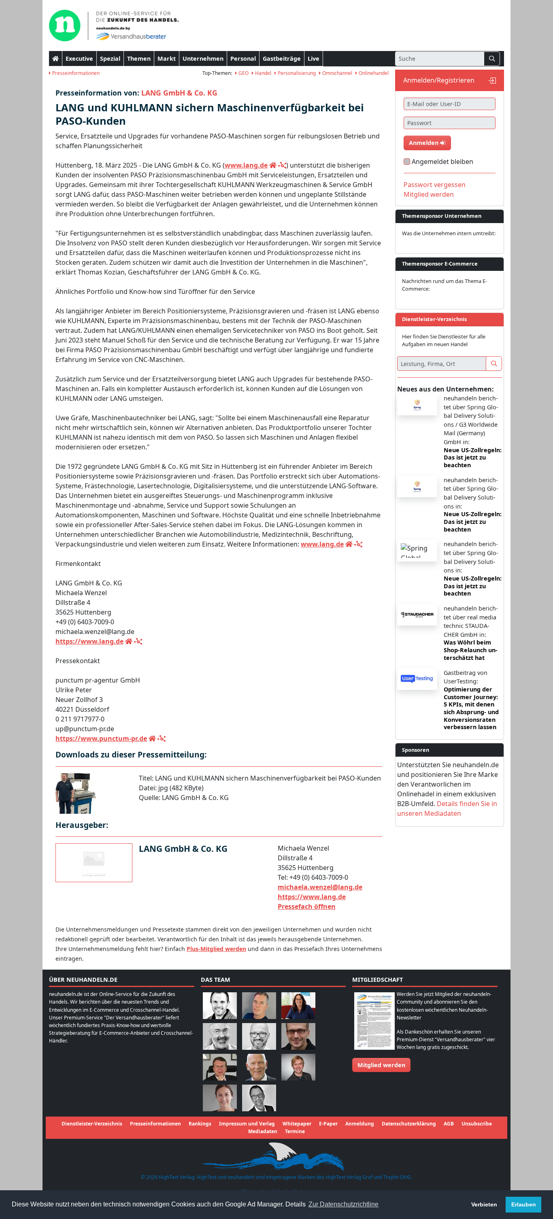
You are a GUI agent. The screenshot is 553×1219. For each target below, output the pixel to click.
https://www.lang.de (89, 641)
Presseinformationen (75, 73)
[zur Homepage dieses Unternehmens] (272, 165)
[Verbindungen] (282, 165)
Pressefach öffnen (307, 906)
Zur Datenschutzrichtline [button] (343, 1204)
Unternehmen (203, 58)
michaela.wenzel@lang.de (320, 887)
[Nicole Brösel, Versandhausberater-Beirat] (298, 1005)
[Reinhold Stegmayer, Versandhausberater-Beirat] (259, 1097)
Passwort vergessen (435, 184)
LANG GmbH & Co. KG (179, 93)
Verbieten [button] (484, 1204)
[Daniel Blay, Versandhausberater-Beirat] (259, 1005)
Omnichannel (336, 73)
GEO (243, 73)
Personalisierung (296, 73)
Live (313, 58)
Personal (243, 58)
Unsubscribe (477, 1123)
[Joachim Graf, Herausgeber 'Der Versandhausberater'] (220, 1035)
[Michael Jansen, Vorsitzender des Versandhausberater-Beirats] (259, 1066)
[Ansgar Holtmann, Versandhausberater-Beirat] (220, 1066)
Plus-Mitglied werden (216, 949)
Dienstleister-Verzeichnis (92, 1123)
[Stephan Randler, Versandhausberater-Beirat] (298, 1066)
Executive (79, 58)
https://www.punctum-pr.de (101, 738)
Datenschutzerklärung (409, 1123)
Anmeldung (359, 1123)
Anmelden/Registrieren (438, 80)
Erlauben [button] (523, 1204)
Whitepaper (297, 1123)
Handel (262, 73)
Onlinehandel (373, 73)
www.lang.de (246, 165)
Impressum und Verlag (247, 1123)
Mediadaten (262, 1131)
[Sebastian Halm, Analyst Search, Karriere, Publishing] (298, 1035)
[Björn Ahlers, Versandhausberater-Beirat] (220, 1005)
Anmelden (424, 143)
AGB (449, 1123)
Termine (295, 1131)
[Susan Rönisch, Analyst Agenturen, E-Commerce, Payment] (220, 1097)
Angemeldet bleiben (442, 161)
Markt (166, 58)
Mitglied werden (429, 194)
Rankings (200, 1123)
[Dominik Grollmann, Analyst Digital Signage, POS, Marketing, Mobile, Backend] (259, 1035)
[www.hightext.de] (276, 1155)
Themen (139, 58)
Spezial (110, 58)
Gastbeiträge (282, 58)
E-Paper (328, 1123)
